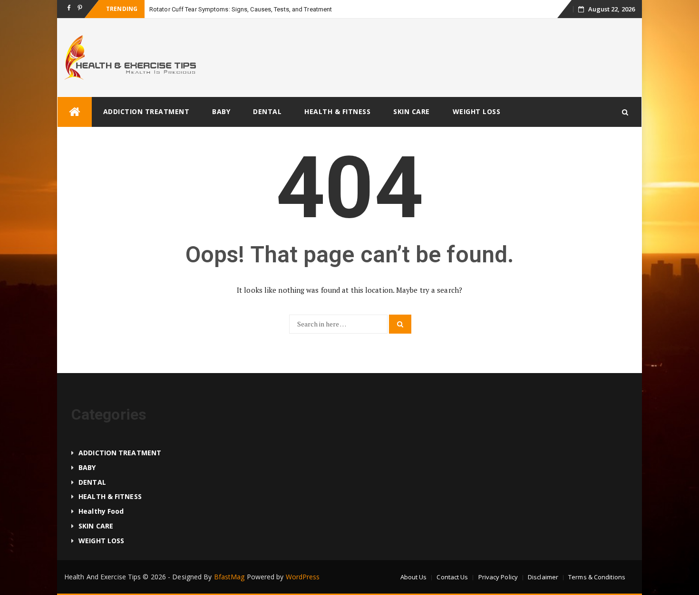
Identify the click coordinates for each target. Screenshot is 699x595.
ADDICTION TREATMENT (146, 111)
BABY (221, 111)
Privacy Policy (498, 577)
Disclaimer (543, 577)
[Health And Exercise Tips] (75, 112)
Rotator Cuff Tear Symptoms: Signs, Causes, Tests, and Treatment (240, 9)
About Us (413, 577)
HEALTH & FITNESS (337, 111)
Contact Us (452, 577)
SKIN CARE (411, 111)
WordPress (303, 576)
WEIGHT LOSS (477, 111)
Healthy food (101, 511)
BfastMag (229, 576)
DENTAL (267, 111)
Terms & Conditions (596, 577)
